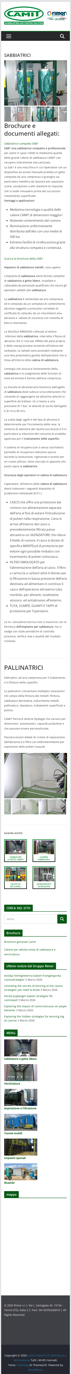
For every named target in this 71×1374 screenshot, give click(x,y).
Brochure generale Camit (20, 942)
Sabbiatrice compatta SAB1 (21, 143)
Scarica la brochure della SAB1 (23, 258)
